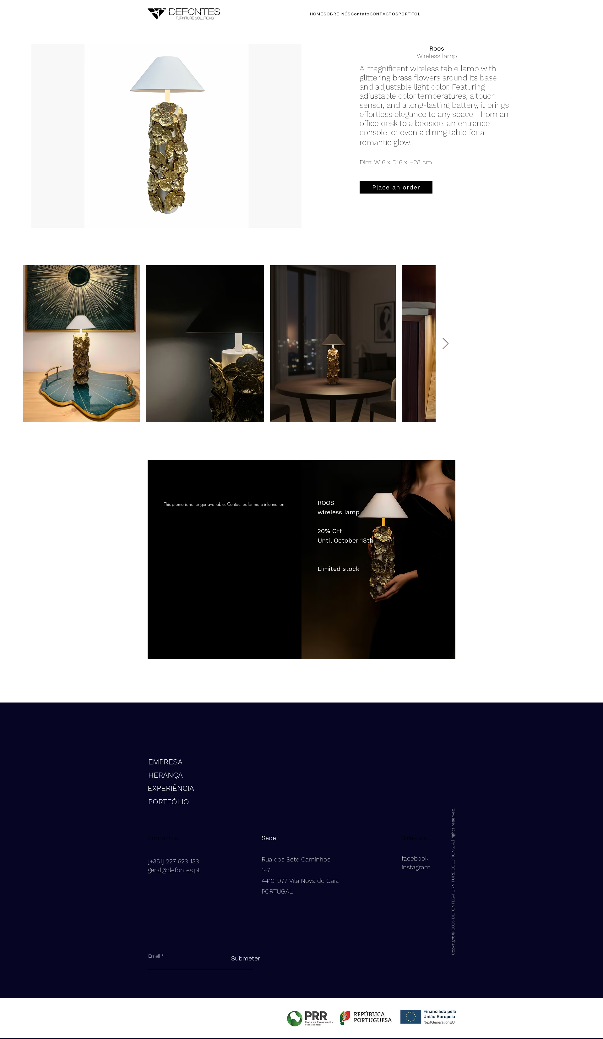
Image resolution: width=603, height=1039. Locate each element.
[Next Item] (445, 344)
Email (154, 956)
